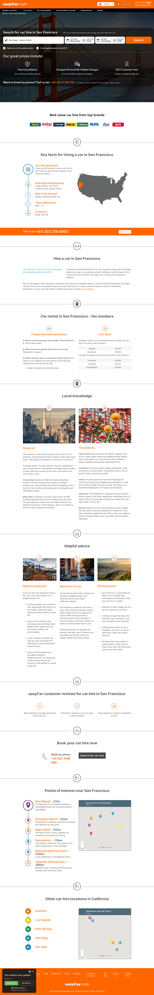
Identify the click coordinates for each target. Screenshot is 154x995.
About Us (37, 975)
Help (46, 974)
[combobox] (30, 971)
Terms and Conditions (91, 975)
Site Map (105, 975)
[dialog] (19, 981)
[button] (19, 988)
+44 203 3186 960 (60, 760)
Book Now (125, 232)
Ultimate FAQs (128, 975)
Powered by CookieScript (19, 990)
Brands (100, 10)
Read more (8, 979)
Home (4, 13)
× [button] (33, 971)
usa (10, 13)
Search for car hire (92, 755)
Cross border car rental (65, 10)
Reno (38, 289)
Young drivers (86, 10)
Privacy (67, 974)
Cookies (76, 974)
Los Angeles (88, 289)
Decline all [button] (26, 983)
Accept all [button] (11, 983)
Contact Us (116, 975)
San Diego (41, 938)
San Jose (41, 947)
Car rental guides (44, 10)
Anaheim (41, 911)
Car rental (27, 10)
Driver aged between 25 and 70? (53, 48)
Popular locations (9, 10)
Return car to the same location (20, 48)
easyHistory (56, 974)
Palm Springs (43, 929)
